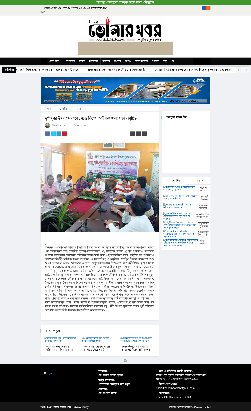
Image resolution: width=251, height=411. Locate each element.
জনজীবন (64, 109)
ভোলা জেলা (54, 61)
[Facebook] (204, 8)
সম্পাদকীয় (70, 61)
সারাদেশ (80, 109)
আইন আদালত (141, 61)
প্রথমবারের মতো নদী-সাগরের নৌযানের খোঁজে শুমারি (103, 70)
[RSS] (208, 8)
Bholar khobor (58, 125)
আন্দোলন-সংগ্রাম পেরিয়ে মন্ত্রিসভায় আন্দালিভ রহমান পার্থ (60, 348)
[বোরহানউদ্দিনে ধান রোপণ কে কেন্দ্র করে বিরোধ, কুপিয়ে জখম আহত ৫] (179, 216)
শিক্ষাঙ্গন (155, 61)
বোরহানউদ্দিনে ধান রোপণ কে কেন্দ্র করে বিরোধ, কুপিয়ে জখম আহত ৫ (180, 70)
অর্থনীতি (117, 61)
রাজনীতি (106, 61)
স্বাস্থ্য (165, 61)
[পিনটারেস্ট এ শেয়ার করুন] (64, 133)
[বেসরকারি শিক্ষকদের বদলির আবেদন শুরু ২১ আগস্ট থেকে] (181, 197)
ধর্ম (172, 61)
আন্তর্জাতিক (93, 61)
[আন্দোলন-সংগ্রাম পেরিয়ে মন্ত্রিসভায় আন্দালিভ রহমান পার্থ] (181, 188)
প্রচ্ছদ (49, 109)
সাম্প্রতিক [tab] (175, 180)
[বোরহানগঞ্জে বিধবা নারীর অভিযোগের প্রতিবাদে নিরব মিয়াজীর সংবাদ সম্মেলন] (180, 234)
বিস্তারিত (149, 2)
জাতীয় (82, 61)
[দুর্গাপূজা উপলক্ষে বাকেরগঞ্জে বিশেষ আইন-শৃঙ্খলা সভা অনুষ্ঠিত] (100, 187)
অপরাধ (128, 61)
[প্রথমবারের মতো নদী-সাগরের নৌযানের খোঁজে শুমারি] (181, 206)
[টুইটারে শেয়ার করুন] (53, 133)
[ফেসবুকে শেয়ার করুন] (47, 133)
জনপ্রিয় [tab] (200, 180)
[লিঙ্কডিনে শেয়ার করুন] (59, 133)
